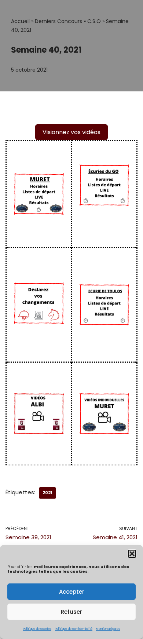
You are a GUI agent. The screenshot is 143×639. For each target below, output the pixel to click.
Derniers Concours (58, 21)
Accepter (71, 591)
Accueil (20, 21)
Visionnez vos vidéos (71, 132)
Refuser (71, 612)
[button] (132, 553)
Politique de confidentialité (73, 629)
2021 (47, 493)
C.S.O (94, 21)
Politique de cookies (37, 629)
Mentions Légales (108, 629)
